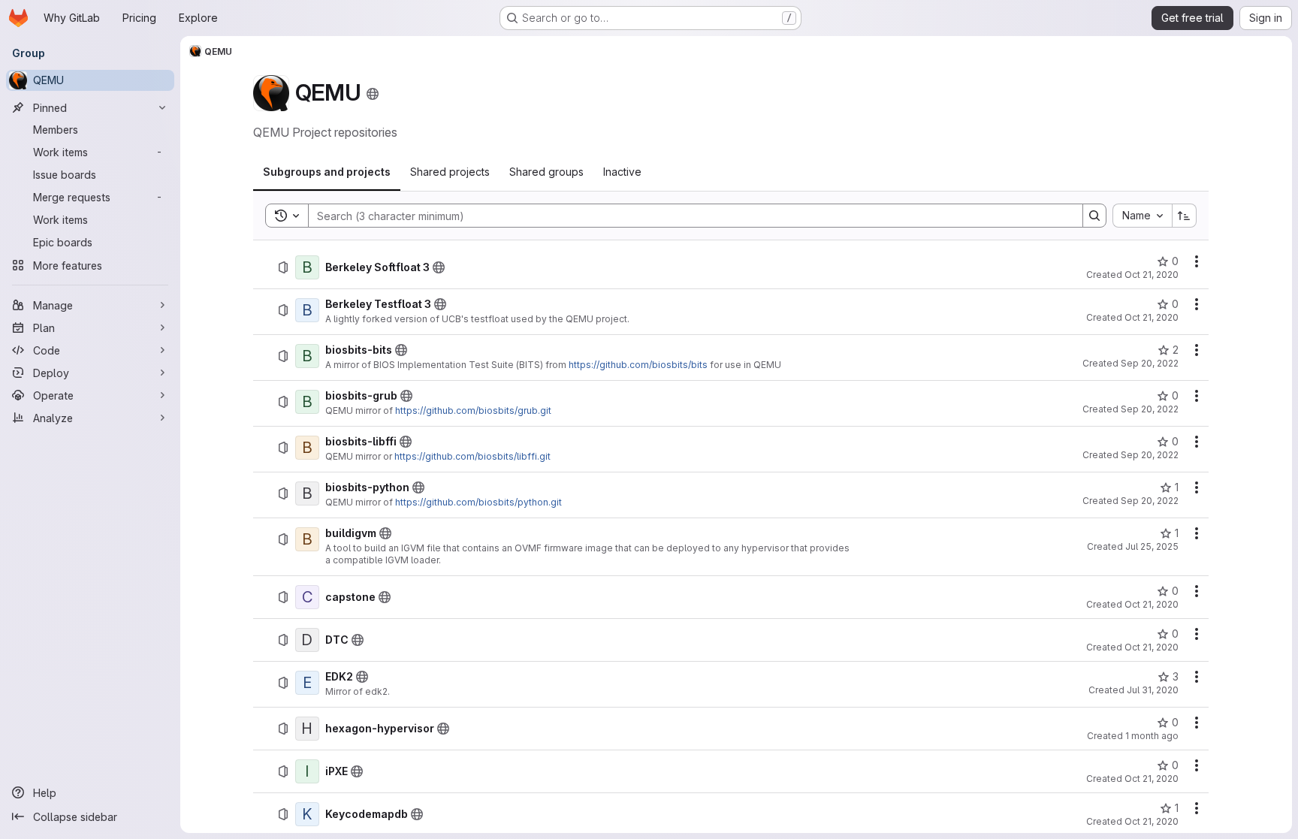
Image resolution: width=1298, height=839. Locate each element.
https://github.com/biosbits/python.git (478, 502)
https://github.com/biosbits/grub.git (473, 410)
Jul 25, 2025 (1152, 546)
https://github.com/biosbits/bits (638, 364)
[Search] (1094, 216)
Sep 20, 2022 (1150, 363)
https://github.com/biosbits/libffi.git (472, 456)
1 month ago (1152, 735)
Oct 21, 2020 (1151, 274)
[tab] (326, 172)
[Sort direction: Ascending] (1185, 216)
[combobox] (1142, 216)
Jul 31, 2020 (1153, 690)
